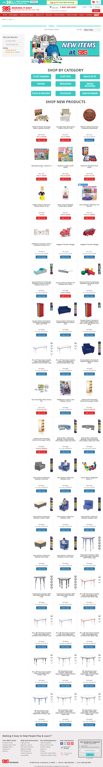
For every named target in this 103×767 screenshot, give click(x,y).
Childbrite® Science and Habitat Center (65, 400)
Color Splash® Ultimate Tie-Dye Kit (89, 205)
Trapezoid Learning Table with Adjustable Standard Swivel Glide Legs (89, 556)
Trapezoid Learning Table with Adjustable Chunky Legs (41, 595)
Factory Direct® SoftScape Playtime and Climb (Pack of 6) (89, 283)
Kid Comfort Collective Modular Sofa (65, 478)
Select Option (41, 257)
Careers (42, 751)
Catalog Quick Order (9, 745)
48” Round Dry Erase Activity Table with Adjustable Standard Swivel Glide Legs (65, 673)
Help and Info (25, 743)
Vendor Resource (26, 753)
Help (91, 7)
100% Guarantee (45, 743)
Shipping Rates (7, 747)
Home (4, 19)
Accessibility (25, 755)
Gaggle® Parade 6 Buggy (89, 244)
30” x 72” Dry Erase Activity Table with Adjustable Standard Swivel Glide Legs (41, 361)
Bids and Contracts (27, 747)
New (10, 19)
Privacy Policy (90, 758)
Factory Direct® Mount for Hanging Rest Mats (65, 283)
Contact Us (6, 749)
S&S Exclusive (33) (12, 44)
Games (81, 15)
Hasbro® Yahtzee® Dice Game (89, 166)
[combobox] (92, 30)
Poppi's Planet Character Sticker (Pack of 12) (41, 205)
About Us (43, 749)
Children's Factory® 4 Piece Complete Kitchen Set (41, 244)
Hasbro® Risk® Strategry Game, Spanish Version (41, 127)
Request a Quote (26, 745)
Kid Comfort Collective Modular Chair (65, 517)
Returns (5, 751)
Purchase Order (8, 743)
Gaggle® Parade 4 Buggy (65, 244)
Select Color (65, 257)
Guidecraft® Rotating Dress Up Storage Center (89, 400)
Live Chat (55, 7)
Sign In (53, 2)
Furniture (89, 15)
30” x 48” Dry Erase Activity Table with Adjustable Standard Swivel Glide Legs (41, 634)
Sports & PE (40, 15)
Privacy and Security (46, 745)
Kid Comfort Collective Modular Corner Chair (65, 556)
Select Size (89, 140)
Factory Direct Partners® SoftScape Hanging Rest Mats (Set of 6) (41, 322)
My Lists (97, 7)
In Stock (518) (10, 41)
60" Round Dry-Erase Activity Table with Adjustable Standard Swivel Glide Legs (65, 712)
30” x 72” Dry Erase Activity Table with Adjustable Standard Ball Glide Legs (65, 361)
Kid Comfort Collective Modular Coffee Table (41, 517)
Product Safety (45, 747)
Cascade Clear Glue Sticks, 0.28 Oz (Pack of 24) (65, 127)
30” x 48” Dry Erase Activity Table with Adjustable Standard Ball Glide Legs (89, 595)
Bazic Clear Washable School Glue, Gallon (65, 205)
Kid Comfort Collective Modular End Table (41, 556)
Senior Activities (59, 15)
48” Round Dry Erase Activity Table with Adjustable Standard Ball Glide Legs (89, 673)
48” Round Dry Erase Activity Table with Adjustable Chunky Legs (41, 712)
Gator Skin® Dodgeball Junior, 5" (89, 478)
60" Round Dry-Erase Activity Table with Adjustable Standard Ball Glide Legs (89, 712)
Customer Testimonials (48, 753)
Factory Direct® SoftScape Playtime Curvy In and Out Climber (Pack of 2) (41, 283)
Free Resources (26, 751)
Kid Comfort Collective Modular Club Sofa (41, 478)
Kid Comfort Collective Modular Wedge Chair (89, 517)
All (6, 15)
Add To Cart (41, 140)
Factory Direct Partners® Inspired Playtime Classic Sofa (65, 322)
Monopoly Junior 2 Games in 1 (41, 166)
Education (49, 15)
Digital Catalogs (26, 749)
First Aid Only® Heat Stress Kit (41, 400)
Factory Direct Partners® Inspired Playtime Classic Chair (89, 361)
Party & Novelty (72, 15)
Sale (96, 15)
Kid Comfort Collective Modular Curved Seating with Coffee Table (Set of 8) (89, 439)
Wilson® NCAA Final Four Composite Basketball (89, 127)
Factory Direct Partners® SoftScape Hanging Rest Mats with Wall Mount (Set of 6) (89, 322)
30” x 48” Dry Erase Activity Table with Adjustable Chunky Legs (41, 673)
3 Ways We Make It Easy (48, 755)
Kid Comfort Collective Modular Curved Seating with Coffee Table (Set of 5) (65, 439)
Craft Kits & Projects (26, 15)
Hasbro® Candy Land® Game (65, 166)
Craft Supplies (13, 15)
